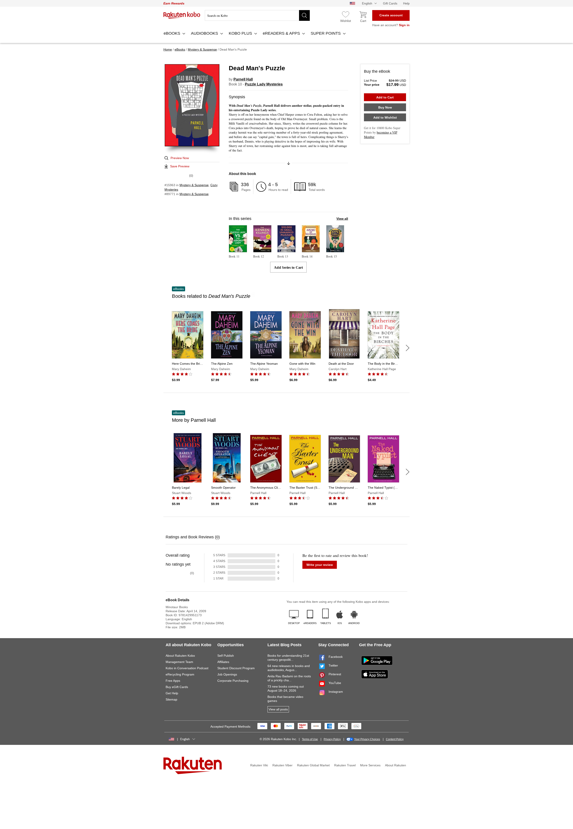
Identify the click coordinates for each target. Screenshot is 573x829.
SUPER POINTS (326, 33)
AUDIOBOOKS (205, 33)
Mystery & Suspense (194, 185)
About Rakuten (395, 765)
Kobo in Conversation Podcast (187, 668)
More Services (370, 765)
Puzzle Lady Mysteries (264, 84)
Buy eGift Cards (177, 687)
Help (406, 3)
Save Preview (179, 166)
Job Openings (227, 674)
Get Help (172, 693)
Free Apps (173, 680)
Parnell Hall (243, 79)
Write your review (319, 565)
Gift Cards (390, 3)
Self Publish (225, 655)
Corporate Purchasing (232, 680)
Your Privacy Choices (367, 739)
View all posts (278, 709)
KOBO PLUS (241, 33)
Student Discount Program (236, 668)
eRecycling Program (180, 674)
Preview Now (180, 158)
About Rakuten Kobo (180, 655)
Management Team (179, 662)
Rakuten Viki (259, 765)
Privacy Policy (332, 739)
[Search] (304, 15)
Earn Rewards (173, 3)
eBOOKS (172, 33)
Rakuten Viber (282, 765)
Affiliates (223, 662)
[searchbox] (257, 15)
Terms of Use (310, 739)
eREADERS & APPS (282, 33)
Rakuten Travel (345, 765)
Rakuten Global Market (313, 765)
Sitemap (171, 699)
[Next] (408, 348)
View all (342, 218)
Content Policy (395, 739)
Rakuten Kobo (181, 15)
